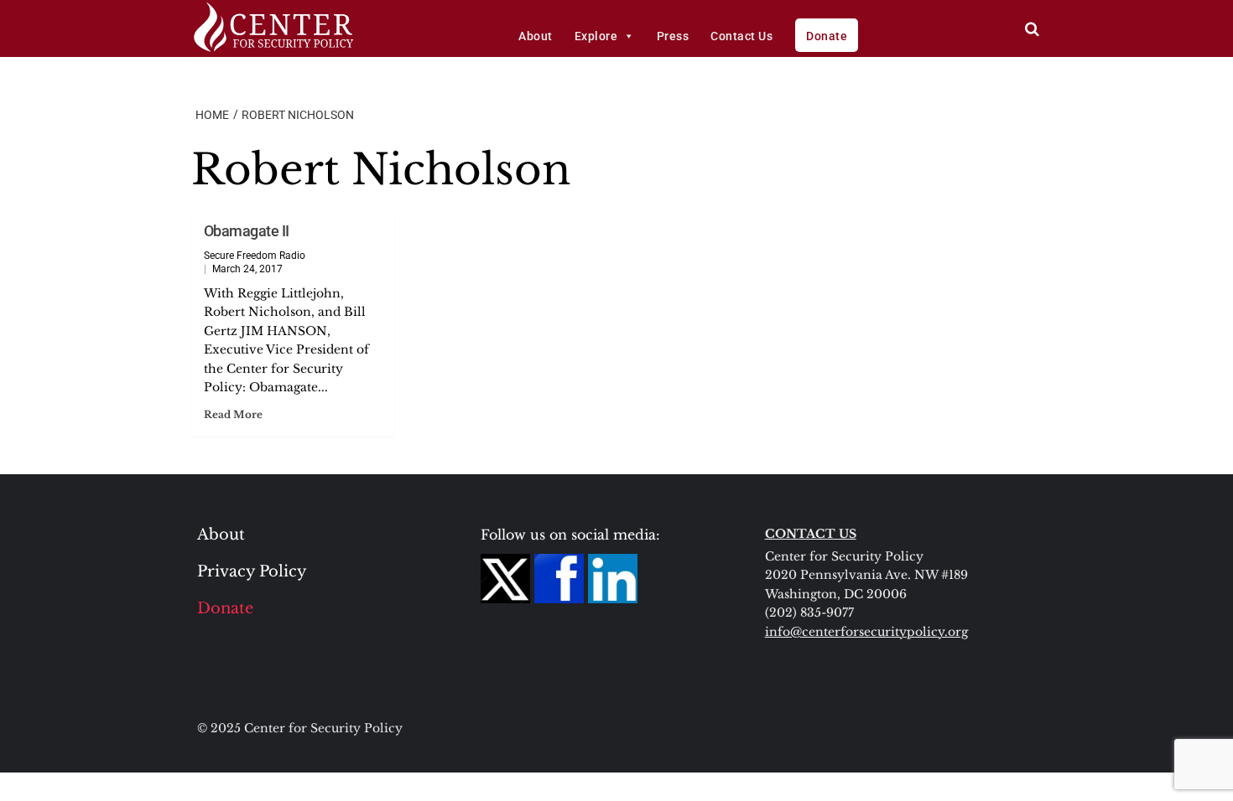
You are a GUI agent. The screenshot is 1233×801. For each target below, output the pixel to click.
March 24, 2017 (247, 269)
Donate (826, 36)
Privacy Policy (252, 571)
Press (673, 36)
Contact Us (741, 36)
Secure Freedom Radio (254, 255)
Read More (233, 414)
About (535, 36)
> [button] (1032, 29)
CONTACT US (810, 533)
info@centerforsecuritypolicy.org (866, 631)
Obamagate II (246, 231)
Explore (596, 36)
